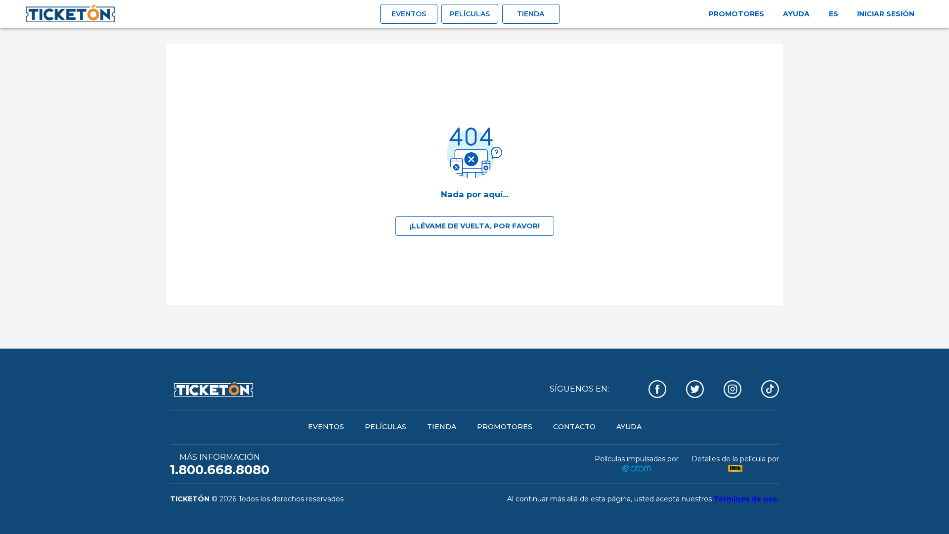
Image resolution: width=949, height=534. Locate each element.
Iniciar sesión (885, 13)
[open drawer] (70, 14)
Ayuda (796, 13)
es (833, 13)
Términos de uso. (746, 498)
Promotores (736, 13)
